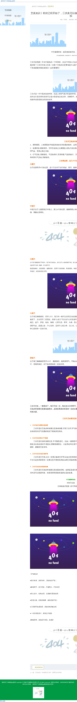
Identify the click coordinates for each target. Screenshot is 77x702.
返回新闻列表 (39, 667)
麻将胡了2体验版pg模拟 (8, 1)
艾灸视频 (8, 10)
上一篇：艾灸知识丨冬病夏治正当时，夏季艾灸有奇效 (46, 672)
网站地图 (2, 701)
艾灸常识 (8, 21)
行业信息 (8, 15)
